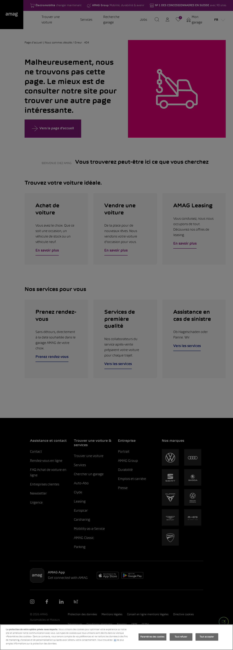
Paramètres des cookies (152, 637)
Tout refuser (181, 637)
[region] (116, 637)
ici (115, 640)
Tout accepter (207, 637)
